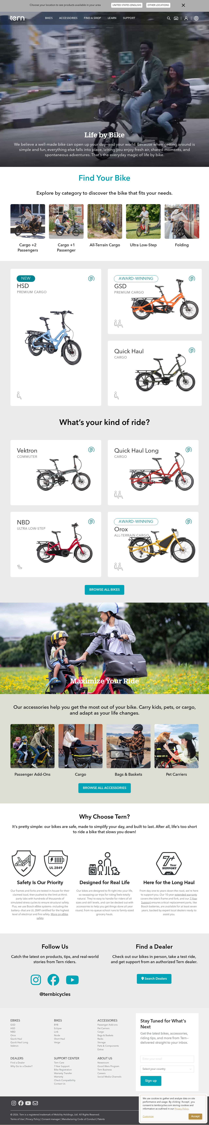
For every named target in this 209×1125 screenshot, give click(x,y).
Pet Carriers (176, 775)
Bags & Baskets (128, 775)
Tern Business (104, 1070)
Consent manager (51, 1119)
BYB (56, 1025)
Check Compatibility (64, 1080)
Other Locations (158, 5)
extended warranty (186, 895)
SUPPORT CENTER (66, 1058)
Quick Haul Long (19, 1042)
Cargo (80, 775)
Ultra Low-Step (143, 245)
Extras (100, 1049)
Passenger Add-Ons (32, 775)
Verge (57, 1042)
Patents (101, 1119)
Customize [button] (148, 1116)
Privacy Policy (33, 1119)
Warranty (58, 1077)
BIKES (58, 1020)
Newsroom (103, 1063)
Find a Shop (92, 18)
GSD (12, 1025)
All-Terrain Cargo (105, 245)
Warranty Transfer (63, 1073)
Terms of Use (17, 1119)
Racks (100, 1039)
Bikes (49, 18)
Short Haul (59, 1039)
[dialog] (173, 1108)
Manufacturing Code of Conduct (79, 1119)
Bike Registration (63, 1070)
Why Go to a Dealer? (21, 1066)
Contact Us (59, 1084)
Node (57, 1035)
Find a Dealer (17, 1063)
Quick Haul (16, 1039)
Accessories (68, 18)
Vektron (14, 1046)
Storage (101, 1042)
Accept (195, 1116)
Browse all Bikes (104, 589)
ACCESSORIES (107, 1020)
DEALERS (16, 1058)
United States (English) (127, 5)
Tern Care (59, 1063)
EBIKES (15, 1020)
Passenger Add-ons (107, 1025)
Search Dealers (155, 978)
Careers (101, 1073)
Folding (182, 245)
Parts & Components (108, 1046)
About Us (104, 1058)
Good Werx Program (108, 1066)
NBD (13, 1032)
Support (129, 18)
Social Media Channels (109, 1077)
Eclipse (58, 1028)
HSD (12, 1028)
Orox (13, 1035)
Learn (112, 18)
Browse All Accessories (104, 788)
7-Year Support (61, 1066)
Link (56, 1032)
